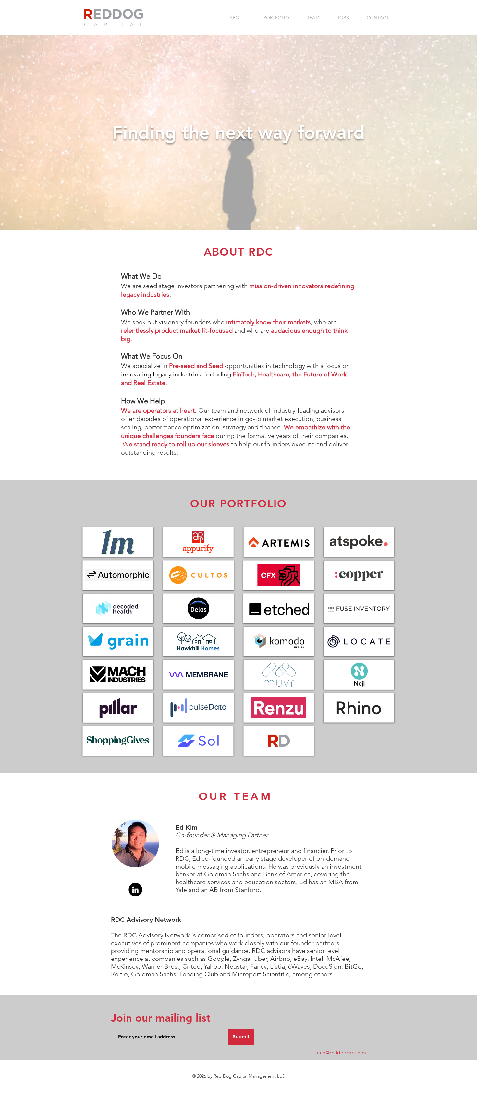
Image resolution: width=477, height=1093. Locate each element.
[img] (198, 542)
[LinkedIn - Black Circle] (135, 889)
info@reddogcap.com (341, 1052)
